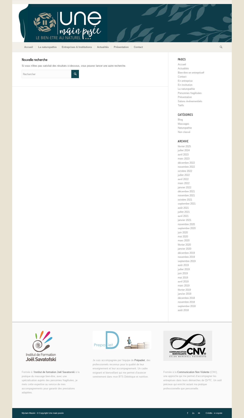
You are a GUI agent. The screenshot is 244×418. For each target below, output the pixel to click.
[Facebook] (187, 413)
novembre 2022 (186, 166)
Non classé (184, 132)
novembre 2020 (186, 224)
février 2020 (184, 244)
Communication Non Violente (193, 372)
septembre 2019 (187, 261)
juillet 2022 (184, 175)
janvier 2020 (184, 248)
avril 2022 (183, 179)
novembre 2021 (186, 195)
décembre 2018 (186, 298)
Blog (180, 119)
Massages (183, 123)
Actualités (183, 68)
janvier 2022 (184, 187)
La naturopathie (186, 88)
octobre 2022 (185, 171)
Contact (182, 76)
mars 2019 (183, 285)
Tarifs (181, 105)
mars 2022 (183, 183)
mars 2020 (183, 240)
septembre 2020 (187, 228)
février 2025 (184, 146)
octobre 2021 (185, 199)
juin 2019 (183, 273)
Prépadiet (139, 360)
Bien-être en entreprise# (191, 72)
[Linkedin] (193, 413)
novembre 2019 (186, 256)
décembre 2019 (186, 252)
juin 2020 (183, 232)
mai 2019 (183, 277)
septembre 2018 (187, 306)
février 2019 (184, 289)
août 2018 (183, 310)
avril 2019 (183, 281)
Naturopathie (185, 127)
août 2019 (183, 265)
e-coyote (218, 413)
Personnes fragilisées (190, 93)
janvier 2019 (184, 293)
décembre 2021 (186, 191)
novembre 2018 (186, 302)
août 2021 (183, 207)
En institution (185, 84)
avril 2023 (183, 154)
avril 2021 (183, 216)
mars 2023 (183, 158)
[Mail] (199, 413)
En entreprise (185, 80)
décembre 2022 (186, 162)
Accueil (182, 64)
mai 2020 (183, 236)
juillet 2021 (184, 211)
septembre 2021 (187, 203)
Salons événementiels (190, 101)
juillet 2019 (184, 269)
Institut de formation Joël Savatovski (54, 372)
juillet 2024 (184, 150)
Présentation (185, 97)
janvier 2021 (184, 220)
